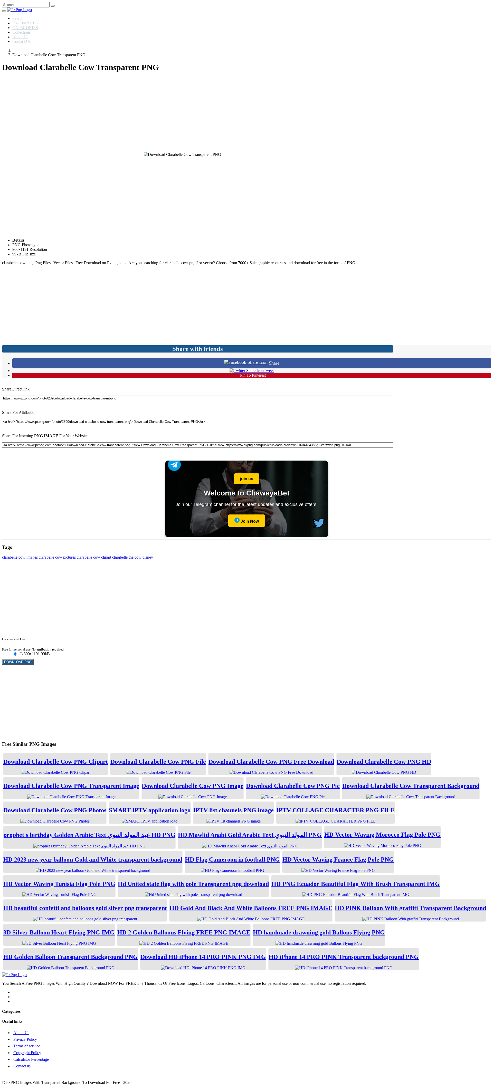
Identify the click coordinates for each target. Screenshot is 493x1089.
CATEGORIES (25, 27)
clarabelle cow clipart (94, 557)
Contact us (22, 1066)
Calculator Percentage (31, 1059)
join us (246, 478)
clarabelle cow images (20, 557)
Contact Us (21, 41)
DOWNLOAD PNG (18, 662)
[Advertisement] (246, 116)
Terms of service (26, 1046)
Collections (21, 32)
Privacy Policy (25, 1039)
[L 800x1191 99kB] (15, 654)
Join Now (249, 521)
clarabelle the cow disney (132, 557)
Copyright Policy (27, 1052)
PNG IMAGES (25, 23)
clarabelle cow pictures (58, 557)
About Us (20, 37)
